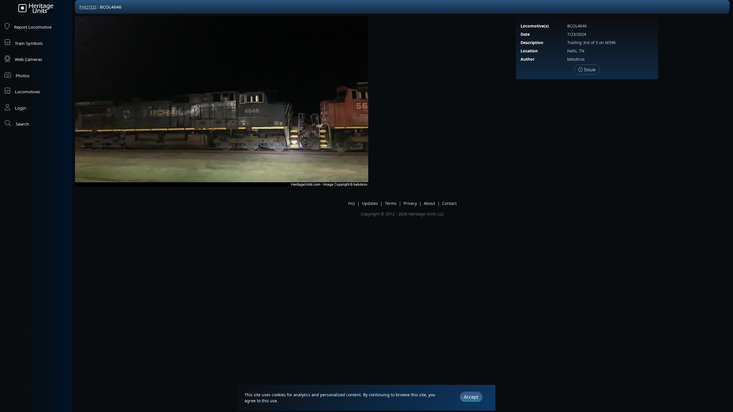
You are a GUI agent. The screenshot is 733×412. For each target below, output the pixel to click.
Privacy (410, 203)
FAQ (351, 203)
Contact (449, 203)
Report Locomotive (33, 27)
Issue (589, 69)
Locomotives (27, 91)
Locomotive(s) (535, 26)
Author (528, 59)
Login (20, 108)
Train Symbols (29, 43)
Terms (391, 203)
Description (532, 42)
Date (525, 34)
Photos (22, 75)
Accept (471, 397)
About (429, 203)
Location (529, 51)
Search (22, 124)
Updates (370, 203)
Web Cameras (28, 59)
